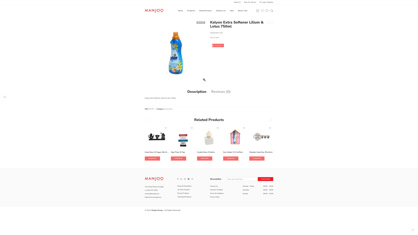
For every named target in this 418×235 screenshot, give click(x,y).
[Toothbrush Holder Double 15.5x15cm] (272, 22)
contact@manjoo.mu (152, 194)
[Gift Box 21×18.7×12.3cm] (268, 22)
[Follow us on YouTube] (188, 179)
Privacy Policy (215, 197)
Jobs (232, 11)
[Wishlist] (165, 128)
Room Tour (243, 11)
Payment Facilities (216, 190)
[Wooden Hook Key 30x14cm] (261, 137)
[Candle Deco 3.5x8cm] (209, 137)
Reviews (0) (221, 91)
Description (196, 91)
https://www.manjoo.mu (153, 197)
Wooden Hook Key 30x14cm (260, 152)
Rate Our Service (250, 2)
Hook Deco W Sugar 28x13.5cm (157, 152)
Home (180, 11)
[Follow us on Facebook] (177, 179)
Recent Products (183, 193)
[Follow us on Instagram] (185, 179)
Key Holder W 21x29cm (233, 152)
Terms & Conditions (217, 193)
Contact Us (221, 11)
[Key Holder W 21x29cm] (235, 137)
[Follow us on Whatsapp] (192, 179)
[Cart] (257, 10)
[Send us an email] (181, 179)
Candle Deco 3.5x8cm (206, 152)
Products (191, 11)
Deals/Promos (205, 11)
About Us (237, 2)
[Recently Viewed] (412, 229)
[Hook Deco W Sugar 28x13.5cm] (157, 137)
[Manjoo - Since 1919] (154, 11)
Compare (218, 45)
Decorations (168, 109)
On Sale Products (183, 190)
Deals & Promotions (184, 186)
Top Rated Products (184, 197)
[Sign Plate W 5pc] (183, 137)
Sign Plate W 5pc (178, 152)
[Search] (271, 10)
